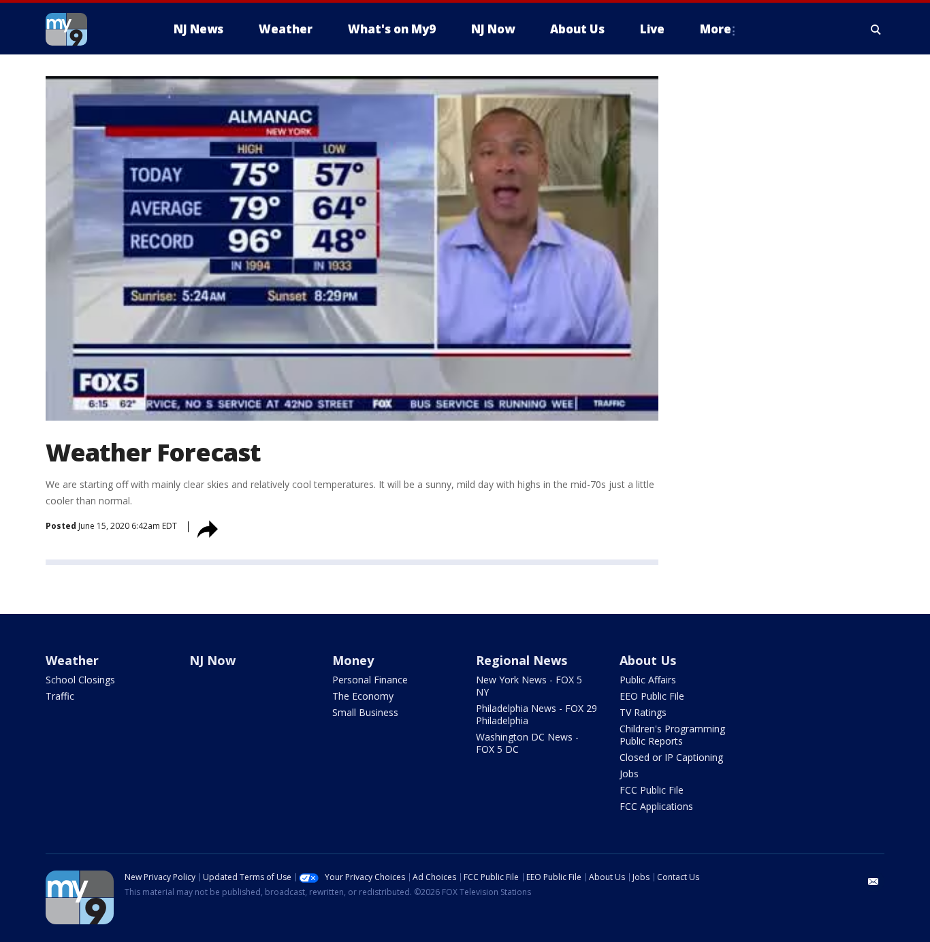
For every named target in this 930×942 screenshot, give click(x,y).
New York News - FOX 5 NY (529, 685)
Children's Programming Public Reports (672, 734)
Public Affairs (648, 679)
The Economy (363, 695)
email (873, 881)
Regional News (521, 660)
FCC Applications (656, 806)
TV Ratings (643, 712)
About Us (648, 660)
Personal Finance (370, 679)
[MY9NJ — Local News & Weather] (90, 29)
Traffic (60, 695)
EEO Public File (652, 695)
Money (353, 660)
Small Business (365, 712)
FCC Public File (652, 789)
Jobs (629, 773)
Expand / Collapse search (876, 29)
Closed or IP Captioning (671, 757)
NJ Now (212, 660)
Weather (72, 660)
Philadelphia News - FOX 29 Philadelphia (536, 714)
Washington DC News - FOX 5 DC (527, 743)
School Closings (80, 679)
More (715, 29)
